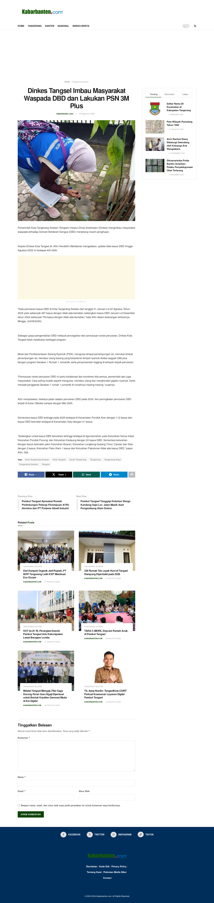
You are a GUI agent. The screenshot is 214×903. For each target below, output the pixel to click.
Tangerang (35, 25)
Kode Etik (104, 866)
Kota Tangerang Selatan (37, 459)
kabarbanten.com (65, 113)
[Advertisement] (107, 53)
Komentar (24, 737)
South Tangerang (77, 459)
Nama (22, 777)
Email (22, 791)
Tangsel (46, 464)
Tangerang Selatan (80, 81)
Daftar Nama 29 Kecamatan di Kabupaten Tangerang (179, 107)
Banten (49, 25)
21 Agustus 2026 (52, 641)
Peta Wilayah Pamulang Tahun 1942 (179, 123)
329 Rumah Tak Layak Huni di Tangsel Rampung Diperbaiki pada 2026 (106, 572)
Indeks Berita (81, 25)
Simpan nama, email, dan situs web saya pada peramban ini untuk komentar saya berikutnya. (70, 805)
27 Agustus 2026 (52, 581)
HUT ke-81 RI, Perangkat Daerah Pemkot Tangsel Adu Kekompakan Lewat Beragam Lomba (43, 634)
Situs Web (84, 791)
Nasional (63, 25)
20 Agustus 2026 (113, 638)
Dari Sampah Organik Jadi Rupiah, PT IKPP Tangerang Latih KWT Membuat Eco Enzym (44, 574)
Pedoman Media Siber (115, 872)
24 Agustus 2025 (86, 113)
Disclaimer (91, 866)
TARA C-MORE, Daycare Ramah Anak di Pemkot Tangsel (106, 632)
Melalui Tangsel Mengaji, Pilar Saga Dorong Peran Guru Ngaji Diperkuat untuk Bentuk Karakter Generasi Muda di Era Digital (45, 696)
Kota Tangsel (59, 459)
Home (21, 25)
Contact (107, 877)
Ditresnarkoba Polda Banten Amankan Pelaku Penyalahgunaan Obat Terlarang (180, 165)
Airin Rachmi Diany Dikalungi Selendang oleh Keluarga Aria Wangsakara (178, 144)
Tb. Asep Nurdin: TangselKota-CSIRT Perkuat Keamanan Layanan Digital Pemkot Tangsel (105, 694)
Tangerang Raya (112, 459)
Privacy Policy (118, 866)
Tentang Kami (94, 872)
